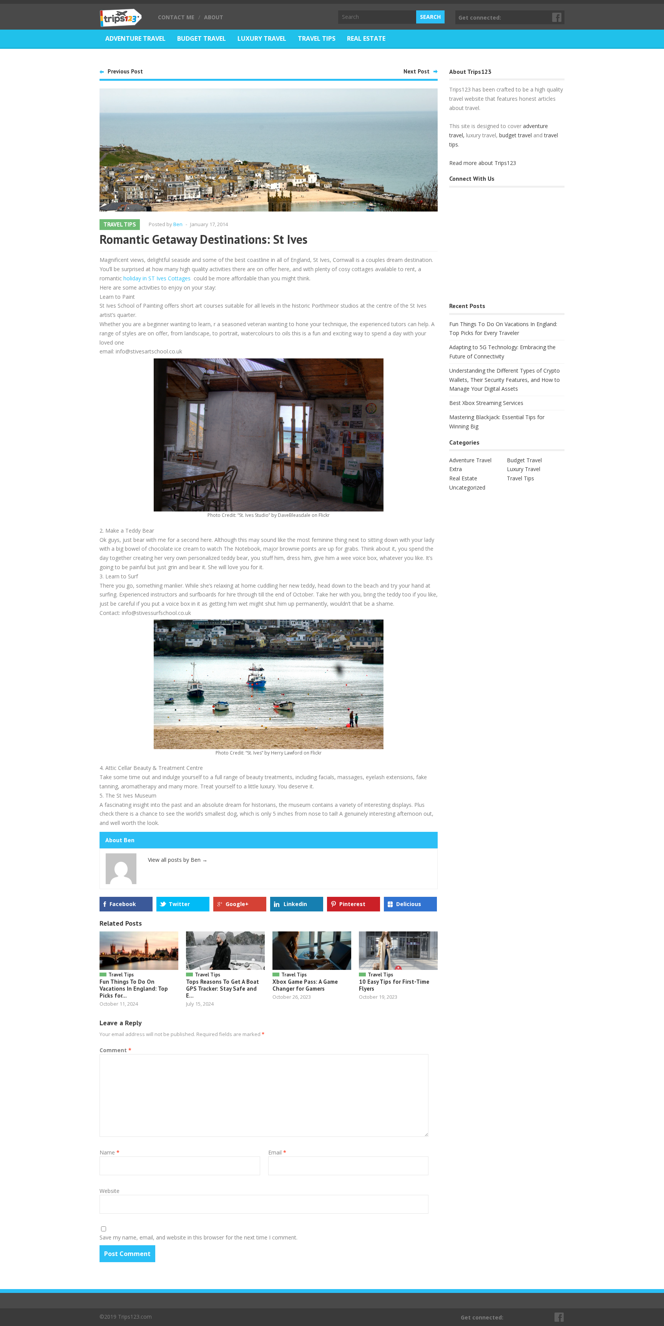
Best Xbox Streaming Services (486, 402)
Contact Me (176, 17)
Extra (455, 469)
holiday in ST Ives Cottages (157, 278)
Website (110, 1190)
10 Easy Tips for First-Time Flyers (394, 985)
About (213, 17)
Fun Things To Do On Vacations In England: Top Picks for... (134, 988)
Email (277, 1152)
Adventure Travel (135, 38)
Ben (178, 224)
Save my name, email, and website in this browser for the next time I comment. (198, 1237)
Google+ (237, 904)
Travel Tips (316, 38)
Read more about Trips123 (482, 163)
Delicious (408, 904)
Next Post (416, 71)
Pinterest (352, 904)
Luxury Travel (261, 38)
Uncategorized (467, 487)
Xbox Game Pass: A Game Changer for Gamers (305, 985)
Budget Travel (201, 38)
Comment (115, 1050)
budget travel (515, 135)
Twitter (179, 904)
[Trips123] (121, 23)
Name (110, 1152)
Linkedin (295, 904)
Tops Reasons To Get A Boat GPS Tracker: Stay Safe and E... (222, 988)
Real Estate (366, 38)
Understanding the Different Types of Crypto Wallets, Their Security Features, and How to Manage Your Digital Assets (504, 380)
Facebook (557, 17)
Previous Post (125, 71)
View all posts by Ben (178, 859)
